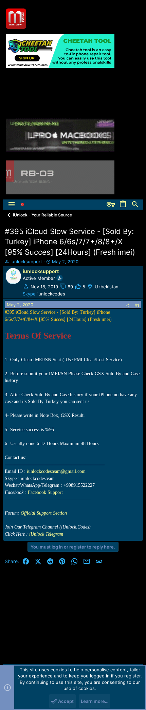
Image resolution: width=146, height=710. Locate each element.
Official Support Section (44, 513)
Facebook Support (45, 492)
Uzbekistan (106, 286)
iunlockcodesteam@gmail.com (56, 471)
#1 (136, 305)
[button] (11, 204)
